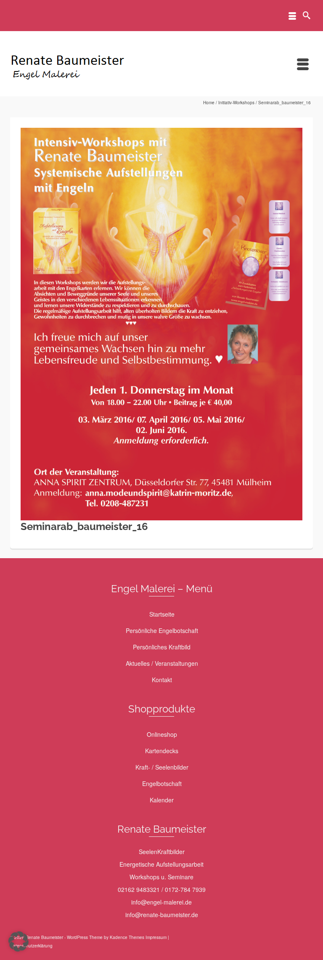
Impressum (156, 937)
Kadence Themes (127, 937)
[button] (18, 941)
